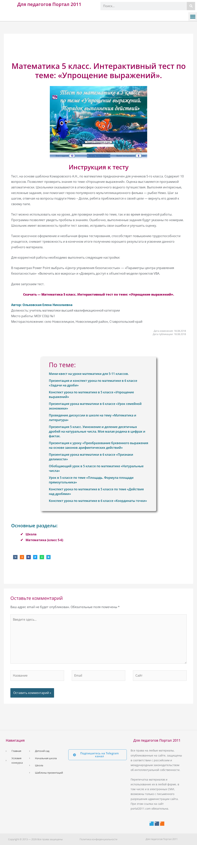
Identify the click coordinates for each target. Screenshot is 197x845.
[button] (192, 16)
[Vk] (157, 824)
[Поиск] (191, 6)
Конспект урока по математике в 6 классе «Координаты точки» (98, 501)
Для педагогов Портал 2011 (49, 4)
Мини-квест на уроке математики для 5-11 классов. (89, 374)
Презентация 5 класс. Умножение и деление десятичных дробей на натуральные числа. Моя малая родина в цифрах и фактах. (97, 431)
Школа (31, 534)
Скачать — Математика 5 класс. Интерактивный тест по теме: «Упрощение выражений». (98, 294)
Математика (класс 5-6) (44, 540)
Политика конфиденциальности (98, 839)
